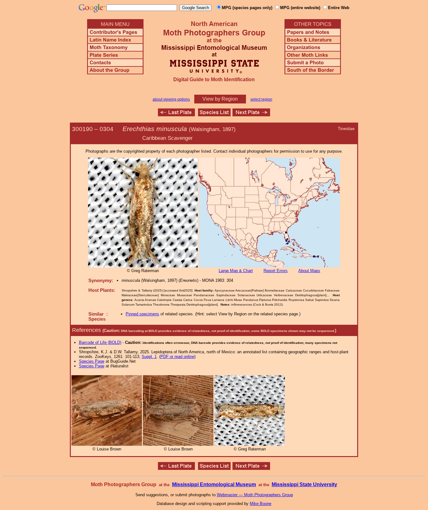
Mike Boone (260, 503)
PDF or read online (177, 356)
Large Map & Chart (236, 270)
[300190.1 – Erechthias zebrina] (251, 114)
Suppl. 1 (149, 356)
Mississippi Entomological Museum (214, 484)
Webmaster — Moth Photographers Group (255, 494)
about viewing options (171, 99)
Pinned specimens (142, 314)
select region (261, 99)
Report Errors (276, 270)
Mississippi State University (304, 484)
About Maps (309, 270)
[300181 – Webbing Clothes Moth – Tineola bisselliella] (176, 114)
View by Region (220, 99)
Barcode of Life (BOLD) (100, 342)
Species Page (91, 361)
